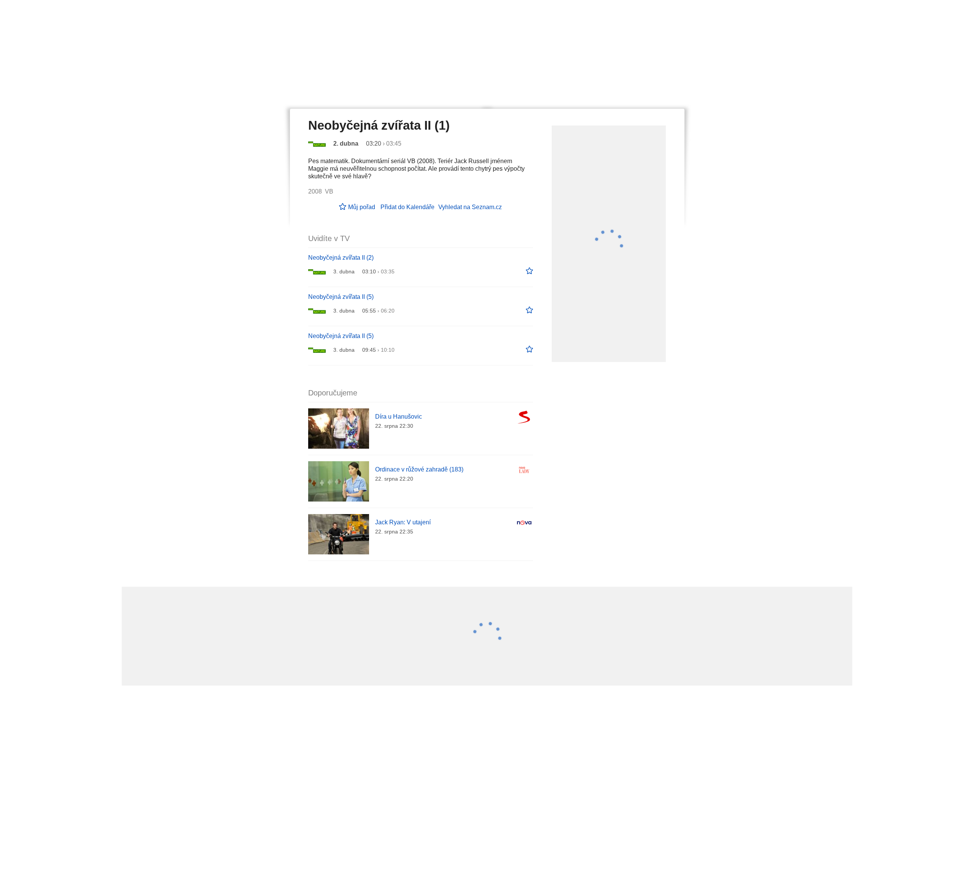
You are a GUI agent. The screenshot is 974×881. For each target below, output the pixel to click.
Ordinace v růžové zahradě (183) (419, 469)
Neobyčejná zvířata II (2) (341, 257)
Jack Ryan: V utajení (403, 522)
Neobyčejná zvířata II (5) (341, 297)
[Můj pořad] (529, 271)
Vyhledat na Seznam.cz (470, 207)
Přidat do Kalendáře (407, 207)
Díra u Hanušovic (398, 416)
